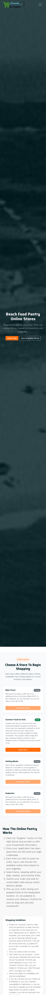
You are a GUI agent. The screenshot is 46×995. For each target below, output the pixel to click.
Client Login (12, 338)
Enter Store (23, 750)
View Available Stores (30, 338)
